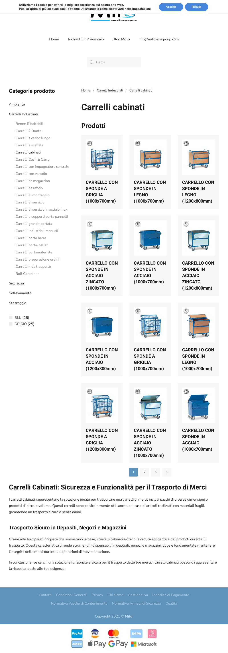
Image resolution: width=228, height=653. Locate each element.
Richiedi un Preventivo (86, 39)
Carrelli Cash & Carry (32, 159)
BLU (18, 317)
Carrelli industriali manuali (37, 230)
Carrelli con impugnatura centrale (42, 166)
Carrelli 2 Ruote (28, 131)
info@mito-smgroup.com (159, 39)
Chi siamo (115, 595)
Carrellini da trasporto (33, 266)
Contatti (45, 595)
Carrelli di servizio (30, 202)
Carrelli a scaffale (29, 145)
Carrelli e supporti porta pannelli (42, 216)
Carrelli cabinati (28, 152)
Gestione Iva (138, 595)
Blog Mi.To (121, 39)
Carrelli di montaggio (32, 195)
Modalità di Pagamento (170, 595)
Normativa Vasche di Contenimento (79, 603)
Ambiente (17, 104)
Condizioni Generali (71, 595)
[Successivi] (166, 472)
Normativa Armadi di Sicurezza (136, 603)
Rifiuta (197, 7)
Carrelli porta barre (31, 238)
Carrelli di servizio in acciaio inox (41, 209)
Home (54, 39)
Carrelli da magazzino (33, 180)
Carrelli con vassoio (31, 173)
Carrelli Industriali (23, 114)
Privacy (97, 595)
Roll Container (27, 273)
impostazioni (141, 9)
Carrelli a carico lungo (33, 138)
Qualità (171, 603)
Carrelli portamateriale (34, 252)
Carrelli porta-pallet (32, 245)
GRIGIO (20, 323)
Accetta (171, 7)
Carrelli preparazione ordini (37, 259)
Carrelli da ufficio (29, 188)
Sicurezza (16, 283)
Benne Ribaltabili (29, 123)
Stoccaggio (17, 303)
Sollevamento (20, 293)
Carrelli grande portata (34, 223)
